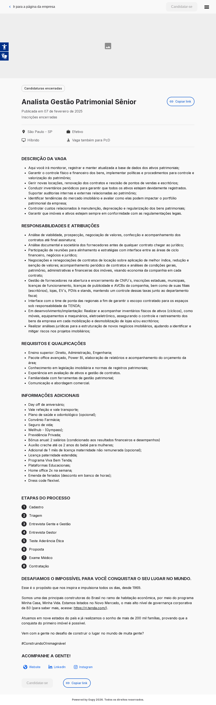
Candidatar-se (181, 6)
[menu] (207, 7)
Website (34, 667)
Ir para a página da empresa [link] (34, 6)
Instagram (86, 667)
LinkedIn (60, 667)
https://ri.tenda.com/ (90, 608)
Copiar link (183, 101)
